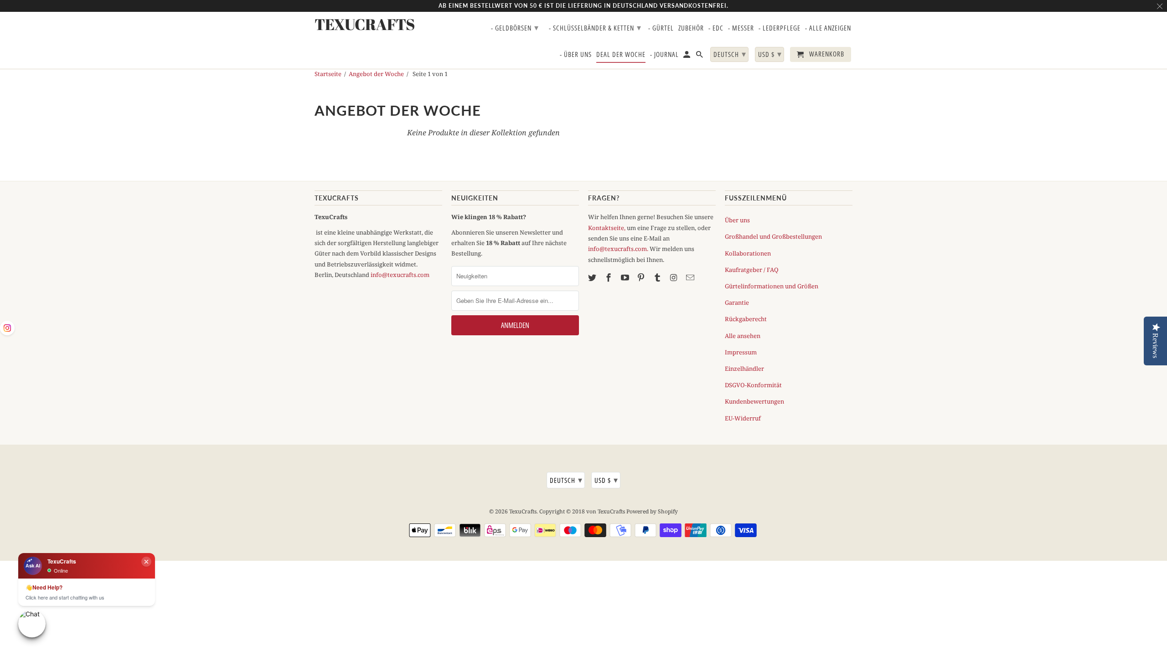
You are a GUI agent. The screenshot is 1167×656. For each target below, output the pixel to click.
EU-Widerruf (743, 418)
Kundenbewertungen (754, 401)
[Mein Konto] (687, 56)
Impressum (741, 352)
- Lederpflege (779, 28)
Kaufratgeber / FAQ (752, 270)
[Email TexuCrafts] (691, 277)
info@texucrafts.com (400, 275)
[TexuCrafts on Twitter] (593, 277)
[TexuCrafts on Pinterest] (642, 277)
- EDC (715, 28)
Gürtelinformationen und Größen (771, 286)
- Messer (741, 28)
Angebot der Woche (376, 74)
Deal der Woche (620, 55)
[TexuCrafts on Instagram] (675, 277)
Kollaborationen (748, 253)
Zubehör (691, 28)
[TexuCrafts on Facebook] (609, 277)
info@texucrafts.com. (618, 249)
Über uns (737, 220)
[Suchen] (700, 56)
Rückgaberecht (746, 319)
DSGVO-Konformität (753, 385)
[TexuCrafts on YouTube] (626, 277)
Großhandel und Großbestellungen (773, 236)
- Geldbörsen (515, 27)
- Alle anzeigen (828, 28)
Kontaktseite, (606, 228)
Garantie (737, 302)
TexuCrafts (523, 511)
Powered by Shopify (652, 511)
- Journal (664, 55)
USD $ (606, 479)
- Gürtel (661, 28)
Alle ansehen (742, 336)
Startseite (328, 74)
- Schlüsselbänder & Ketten (595, 27)
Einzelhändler (744, 368)
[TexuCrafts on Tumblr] (658, 277)
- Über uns (576, 55)
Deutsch (566, 479)
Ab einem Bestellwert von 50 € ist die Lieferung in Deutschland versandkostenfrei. (583, 5)
